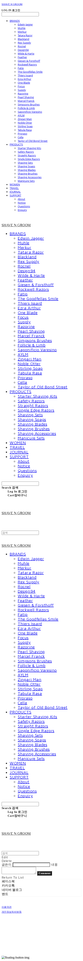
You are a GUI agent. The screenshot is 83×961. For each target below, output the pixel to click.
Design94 (23, 50)
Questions (24, 206)
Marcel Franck (26, 101)
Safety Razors (26, 152)
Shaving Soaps (26, 166)
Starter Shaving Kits (29, 148)
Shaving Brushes (27, 173)
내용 (54, 864)
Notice (22, 202)
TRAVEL (14, 188)
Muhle (21, 28)
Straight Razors (27, 155)
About (21, 199)
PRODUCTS (16, 144)
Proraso (22, 133)
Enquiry (22, 210)
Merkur (22, 32)
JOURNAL (15, 192)
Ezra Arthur (24, 79)
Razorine (23, 93)
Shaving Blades (27, 170)
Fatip (21, 68)
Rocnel (22, 46)
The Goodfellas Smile (30, 72)
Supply (22, 90)
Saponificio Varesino (30, 112)
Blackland (23, 39)
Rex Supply (24, 42)
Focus (21, 86)
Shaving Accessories (30, 177)
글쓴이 (6, 864)
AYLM (21, 115)
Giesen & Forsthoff (29, 61)
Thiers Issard (25, 75)
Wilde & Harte (26, 53)
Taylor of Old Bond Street (33, 141)
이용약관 (6, 907)
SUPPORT (15, 195)
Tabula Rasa (25, 130)
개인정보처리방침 (12, 911)
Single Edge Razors (29, 159)
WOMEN (15, 184)
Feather (22, 57)
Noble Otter (25, 122)
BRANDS (15, 21)
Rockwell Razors (27, 64)
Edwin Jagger (25, 24)
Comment (44, 873)
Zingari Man (25, 119)
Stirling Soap (25, 126)
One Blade (24, 82)
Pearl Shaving (26, 97)
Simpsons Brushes (29, 104)
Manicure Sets (26, 181)
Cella (20, 137)
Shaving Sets (25, 162)
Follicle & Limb (26, 108)
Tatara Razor (25, 35)
